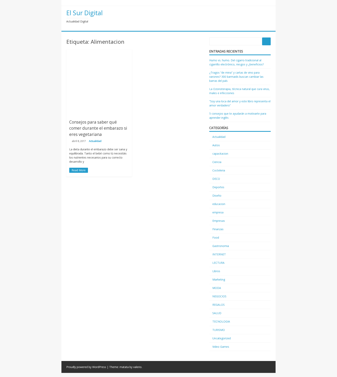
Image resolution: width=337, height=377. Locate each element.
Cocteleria (218, 170)
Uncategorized (221, 338)
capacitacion (220, 153)
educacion (218, 204)
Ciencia (216, 162)
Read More (79, 170)
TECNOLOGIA (221, 321)
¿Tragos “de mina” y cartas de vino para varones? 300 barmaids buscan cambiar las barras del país (236, 77)
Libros (216, 271)
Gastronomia (220, 246)
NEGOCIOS (219, 296)
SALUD (216, 313)
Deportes (218, 187)
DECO (216, 179)
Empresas (218, 221)
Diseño (216, 195)
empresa (217, 212)
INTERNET (219, 254)
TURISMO (218, 330)
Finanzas (217, 229)
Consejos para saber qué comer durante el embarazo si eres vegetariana (98, 128)
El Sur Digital (84, 13)
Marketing (218, 279)
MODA (216, 288)
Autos (216, 145)
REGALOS (218, 305)
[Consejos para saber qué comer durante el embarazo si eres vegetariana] (99, 114)
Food (215, 237)
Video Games (220, 346)
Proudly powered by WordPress (86, 367)
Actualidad (95, 141)
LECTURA (218, 263)
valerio (137, 367)
